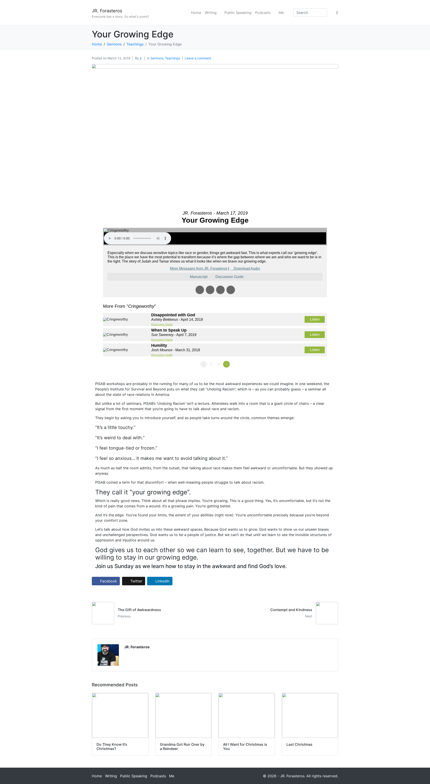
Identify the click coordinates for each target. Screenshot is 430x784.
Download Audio (247, 268)
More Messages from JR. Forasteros (198, 268)
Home (196, 12)
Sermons (156, 58)
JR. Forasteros (107, 10)
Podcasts (263, 12)
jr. (141, 58)
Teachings (172, 58)
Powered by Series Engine (310, 376)
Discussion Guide (162, 324)
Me (281, 12)
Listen (315, 319)
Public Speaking (238, 12)
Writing (211, 12)
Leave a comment (198, 58)
